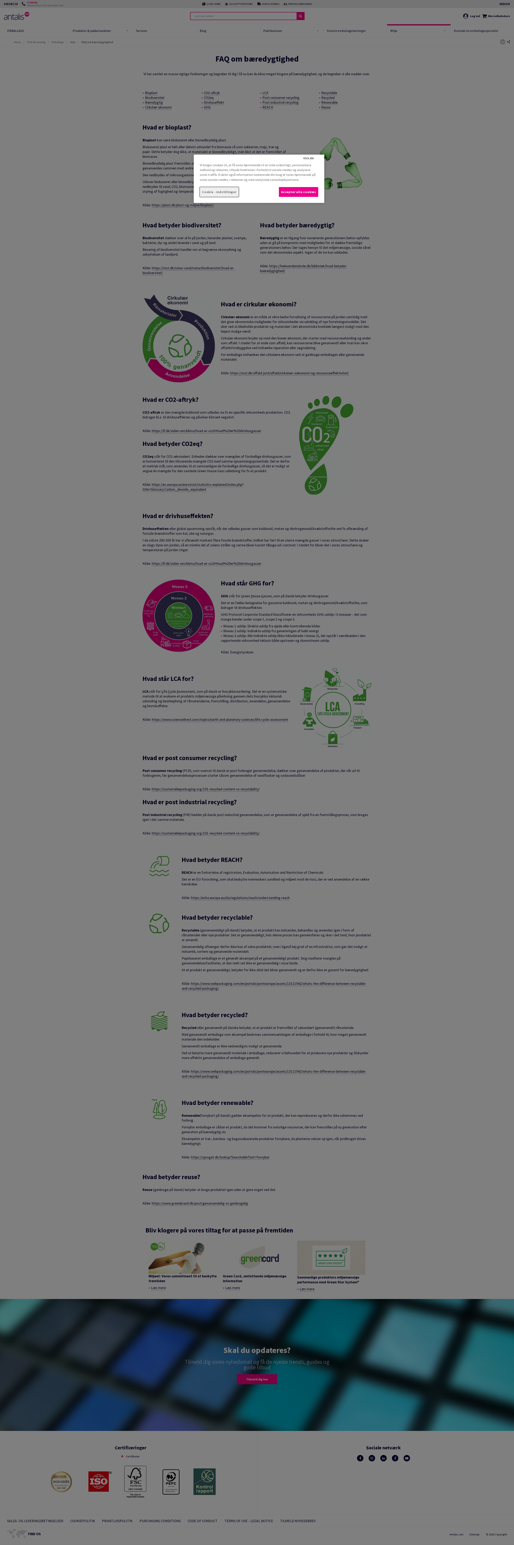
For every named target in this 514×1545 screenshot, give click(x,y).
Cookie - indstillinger (219, 192)
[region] (259, 179)
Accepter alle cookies (298, 192)
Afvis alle (308, 158)
